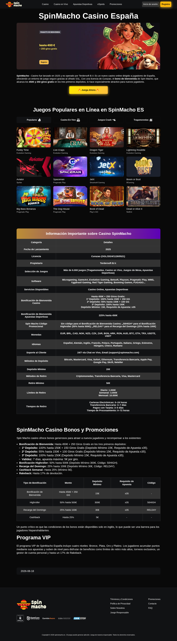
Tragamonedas (141, 120)
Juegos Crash (105, 120)
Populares (32, 120)
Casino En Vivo (68, 120)
